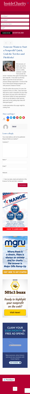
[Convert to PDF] (23, 117)
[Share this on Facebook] (8, 117)
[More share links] (8, 120)
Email (4, 166)
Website (5, 172)
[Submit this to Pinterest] (17, 117)
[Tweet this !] (11, 117)
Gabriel (14, 126)
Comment (6, 142)
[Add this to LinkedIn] (14, 117)
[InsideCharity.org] (15, 3)
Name (5, 159)
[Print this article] (20, 117)
